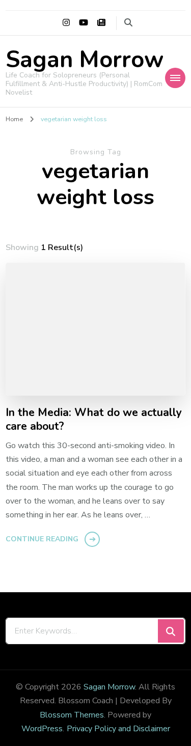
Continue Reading (42, 539)
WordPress (42, 728)
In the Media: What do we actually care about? (94, 420)
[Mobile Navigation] (175, 78)
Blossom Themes (72, 715)
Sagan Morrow (84, 59)
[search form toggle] (128, 22)
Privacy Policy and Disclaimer (118, 728)
